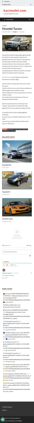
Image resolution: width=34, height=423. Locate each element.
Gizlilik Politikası (7, 407)
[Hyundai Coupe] (17, 208)
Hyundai (4, 25)
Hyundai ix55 (6, 165)
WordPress (12, 421)
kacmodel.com (14, 10)
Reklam (4, 410)
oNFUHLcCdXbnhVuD (10, 305)
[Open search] (29, 20)
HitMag (20, 421)
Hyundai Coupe (7, 219)
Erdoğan (15, 31)
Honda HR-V (11, 129)
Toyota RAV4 (6, 131)
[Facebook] (31, 4)
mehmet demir (7, 273)
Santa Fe (25, 129)
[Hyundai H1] (17, 181)
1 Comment (21, 31)
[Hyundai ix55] (17, 152)
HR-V (17, 129)
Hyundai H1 (6, 192)
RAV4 (20, 129)
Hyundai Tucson (7, 77)
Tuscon (13, 131)
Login (30, 245)
